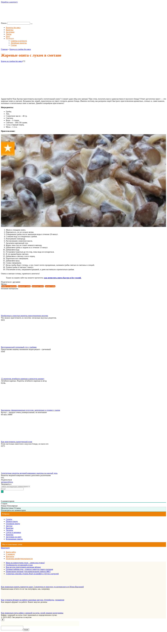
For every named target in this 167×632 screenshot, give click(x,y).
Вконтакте (5, 548)
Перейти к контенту (9, 2)
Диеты (8, 34)
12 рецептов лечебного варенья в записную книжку (22, 379)
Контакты (10, 556)
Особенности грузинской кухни (19, 565)
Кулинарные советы (14, 539)
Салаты (9, 519)
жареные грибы (24, 286)
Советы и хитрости (19, 41)
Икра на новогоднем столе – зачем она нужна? (25, 563)
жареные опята (38, 286)
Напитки (9, 535)
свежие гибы (50, 286)
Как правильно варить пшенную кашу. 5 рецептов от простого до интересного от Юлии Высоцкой (42, 587)
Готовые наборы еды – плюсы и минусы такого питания (29, 569)
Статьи (14, 45)
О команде (10, 554)
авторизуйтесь (7, 482)
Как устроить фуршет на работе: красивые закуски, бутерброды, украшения (32, 600)
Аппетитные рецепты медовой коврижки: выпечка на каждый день (29, 473)
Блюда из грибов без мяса (11, 61)
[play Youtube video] (83, 180)
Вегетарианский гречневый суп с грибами (19, 347)
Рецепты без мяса (13, 28)
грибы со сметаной (9, 286)
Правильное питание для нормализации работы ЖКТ (28, 571)
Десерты (9, 530)
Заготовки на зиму (13, 537)
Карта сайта (11, 552)
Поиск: (4, 23)
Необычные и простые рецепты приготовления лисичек (24, 316)
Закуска (9, 526)
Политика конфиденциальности (19, 559)
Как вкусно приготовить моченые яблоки (23, 567)
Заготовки (10, 32)
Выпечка (9, 30)
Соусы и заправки (13, 532)
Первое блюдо (12, 521)
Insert (26, 630)
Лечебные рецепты (19, 43)
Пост (8, 36)
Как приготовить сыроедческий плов (16, 442)
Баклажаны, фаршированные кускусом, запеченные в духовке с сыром (30, 410)
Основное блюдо (13, 524)
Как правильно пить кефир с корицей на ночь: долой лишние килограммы (32, 613)
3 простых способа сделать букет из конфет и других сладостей (32, 574)
